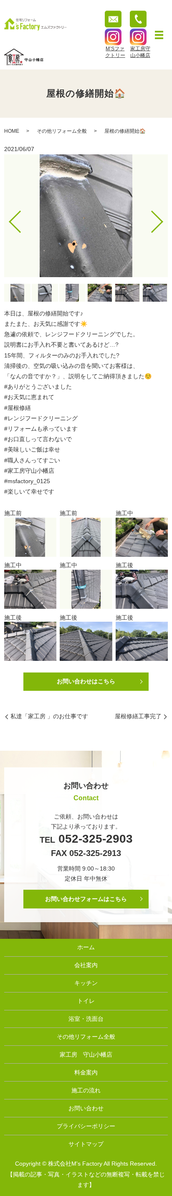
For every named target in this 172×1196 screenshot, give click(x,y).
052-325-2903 (94, 838)
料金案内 (86, 1072)
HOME (11, 131)
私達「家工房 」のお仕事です (49, 716)
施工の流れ (86, 1090)
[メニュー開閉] (159, 35)
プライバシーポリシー (86, 1126)
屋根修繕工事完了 (138, 716)
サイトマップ (86, 1144)
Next (164, 219)
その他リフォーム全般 (62, 131)
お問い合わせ (86, 1108)
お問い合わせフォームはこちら (86, 899)
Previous (8, 219)
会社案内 (86, 965)
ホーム (86, 947)
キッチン (86, 983)
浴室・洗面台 (86, 1018)
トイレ (86, 1000)
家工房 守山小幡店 (86, 1054)
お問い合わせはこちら (86, 681)
